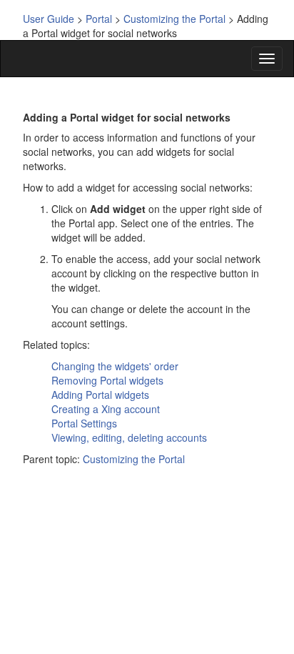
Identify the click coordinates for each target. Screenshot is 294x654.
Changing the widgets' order (114, 366)
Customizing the (174, 18)
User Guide (48, 18)
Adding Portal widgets (100, 394)
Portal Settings (84, 423)
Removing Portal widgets (107, 380)
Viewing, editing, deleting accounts (129, 437)
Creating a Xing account (105, 409)
